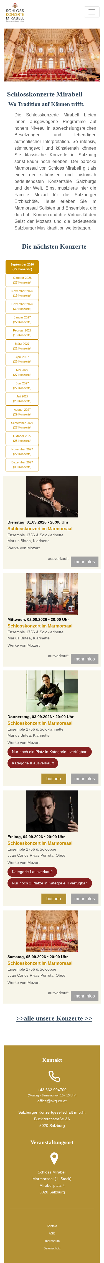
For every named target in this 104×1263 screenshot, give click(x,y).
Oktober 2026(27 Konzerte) (22, 280)
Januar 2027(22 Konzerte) (22, 320)
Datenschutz (52, 1248)
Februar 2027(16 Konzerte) (22, 333)
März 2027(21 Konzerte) (22, 346)
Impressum (52, 1240)
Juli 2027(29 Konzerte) (22, 399)
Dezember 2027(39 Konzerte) (22, 465)
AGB (52, 1233)
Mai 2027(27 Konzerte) (22, 372)
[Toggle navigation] (92, 11)
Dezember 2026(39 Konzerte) (22, 306)
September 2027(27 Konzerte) (22, 425)
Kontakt (52, 1226)
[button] (11, 55)
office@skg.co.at (52, 1101)
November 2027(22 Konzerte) (22, 452)
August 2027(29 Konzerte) (22, 412)
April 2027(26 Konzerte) (22, 359)
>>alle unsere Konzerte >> (54, 1018)
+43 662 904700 (52, 1090)
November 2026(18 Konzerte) (22, 293)
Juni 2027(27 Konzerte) (22, 386)
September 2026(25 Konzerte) (22, 267)
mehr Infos (84, 561)
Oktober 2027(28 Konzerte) (22, 438)
